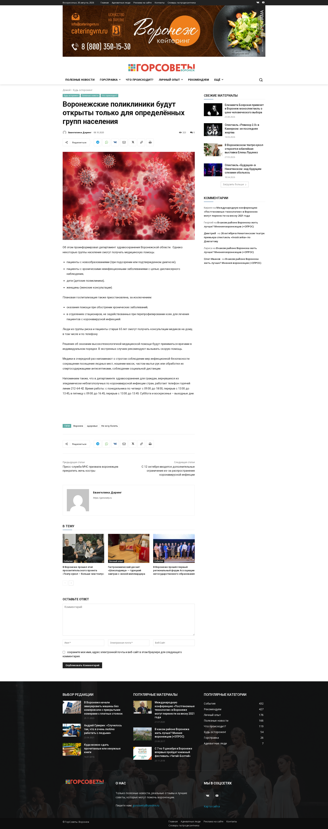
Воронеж (78, 425)
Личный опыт (116, 561)
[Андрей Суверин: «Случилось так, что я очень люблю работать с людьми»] (72, 730)
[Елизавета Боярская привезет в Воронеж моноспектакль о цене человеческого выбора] (213, 109)
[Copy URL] (141, 142)
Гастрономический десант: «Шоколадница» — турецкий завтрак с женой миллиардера (126, 570)
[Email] (124, 142)
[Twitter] (132, 142)
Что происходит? (109, 95)
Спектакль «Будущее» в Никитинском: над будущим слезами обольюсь (243, 169)
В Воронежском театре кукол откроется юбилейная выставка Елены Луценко (244, 148)
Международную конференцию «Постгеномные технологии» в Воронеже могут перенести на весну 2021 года (231, 211)
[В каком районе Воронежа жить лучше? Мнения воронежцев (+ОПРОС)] (142, 733)
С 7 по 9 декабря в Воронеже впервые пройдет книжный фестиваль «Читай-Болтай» (173, 752)
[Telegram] (97, 142)
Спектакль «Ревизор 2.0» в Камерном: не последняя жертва (242, 128)
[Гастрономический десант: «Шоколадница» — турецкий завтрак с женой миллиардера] (129, 548)
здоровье (92, 425)
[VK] (115, 142)
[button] (260, 79)
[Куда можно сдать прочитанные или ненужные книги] (72, 749)
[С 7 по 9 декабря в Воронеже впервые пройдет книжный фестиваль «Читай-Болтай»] (142, 753)
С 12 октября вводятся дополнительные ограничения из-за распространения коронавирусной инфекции (168, 470)
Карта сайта (212, 806)
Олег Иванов (212, 259)
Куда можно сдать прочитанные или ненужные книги (102, 748)
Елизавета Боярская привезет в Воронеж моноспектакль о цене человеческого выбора (244, 108)
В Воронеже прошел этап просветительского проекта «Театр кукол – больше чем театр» (83, 570)
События (68, 561)
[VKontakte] (258, 3)
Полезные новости (90, 95)
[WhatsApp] (106, 142)
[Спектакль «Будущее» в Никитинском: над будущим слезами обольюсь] (213, 169)
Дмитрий (210, 233)
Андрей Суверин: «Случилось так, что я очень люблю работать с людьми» (103, 729)
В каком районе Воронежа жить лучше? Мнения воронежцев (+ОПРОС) (172, 733)
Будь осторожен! (82, 90)
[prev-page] (65, 583)
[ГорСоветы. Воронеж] (161, 68)
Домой (67, 90)
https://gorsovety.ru (102, 498)
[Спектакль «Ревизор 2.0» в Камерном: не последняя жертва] (213, 129)
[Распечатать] (150, 142)
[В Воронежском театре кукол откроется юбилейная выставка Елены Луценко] (213, 149)
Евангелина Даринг (79, 132)
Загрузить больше (233, 184)
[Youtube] (263, 3)
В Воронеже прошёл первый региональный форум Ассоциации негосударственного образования (174, 570)
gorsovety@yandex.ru (146, 805)
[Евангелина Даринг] (65, 132)
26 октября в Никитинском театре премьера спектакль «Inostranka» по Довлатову (234, 237)
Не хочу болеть (109, 425)
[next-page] (71, 583)
